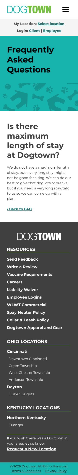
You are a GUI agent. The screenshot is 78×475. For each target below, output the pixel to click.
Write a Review (22, 267)
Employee (52, 31)
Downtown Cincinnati (28, 359)
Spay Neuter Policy (26, 312)
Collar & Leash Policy (28, 320)
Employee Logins (24, 297)
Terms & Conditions (26, 471)
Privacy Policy (56, 471)
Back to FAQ (20, 209)
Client (34, 31)
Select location (51, 24)
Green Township (23, 366)
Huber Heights (21, 394)
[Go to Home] (29, 9)
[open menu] (65, 9)
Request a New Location (31, 449)
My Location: (39, 24)
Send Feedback (22, 259)
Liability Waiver (22, 289)
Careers (15, 282)
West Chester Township (29, 373)
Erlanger (16, 425)
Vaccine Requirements (29, 274)
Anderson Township (26, 380)
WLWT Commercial (26, 304)
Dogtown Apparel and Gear (34, 327)
